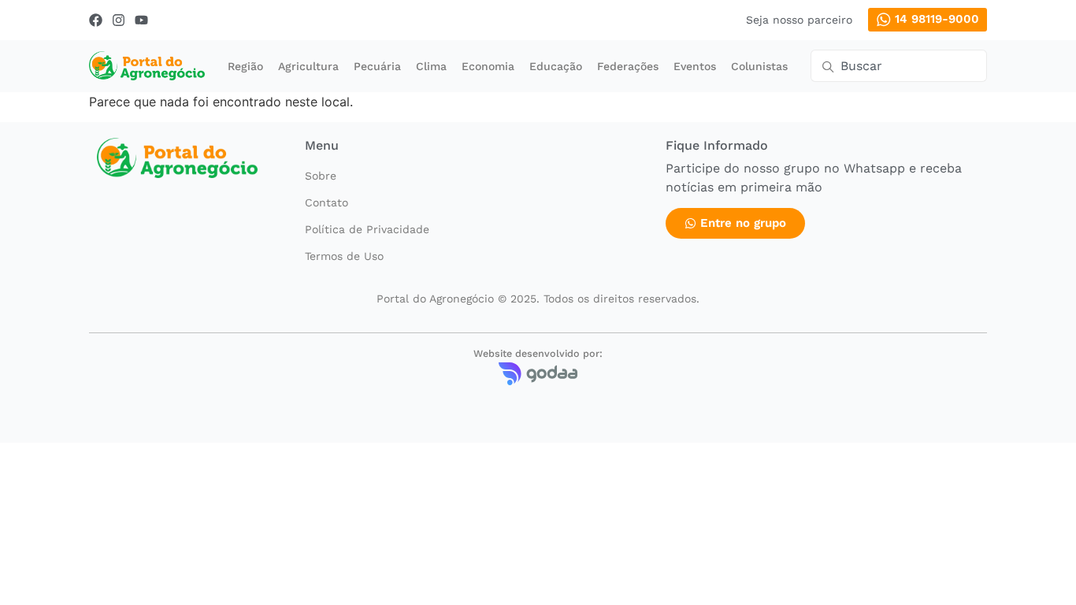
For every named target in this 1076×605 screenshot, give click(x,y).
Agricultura (308, 66)
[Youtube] (141, 20)
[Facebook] (95, 20)
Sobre (320, 175)
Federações (628, 66)
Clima (431, 66)
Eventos (694, 66)
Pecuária (377, 66)
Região (245, 66)
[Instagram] (118, 20)
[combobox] (899, 66)
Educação (555, 66)
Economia (488, 66)
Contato (326, 202)
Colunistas (759, 66)
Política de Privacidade (367, 229)
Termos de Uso (344, 256)
